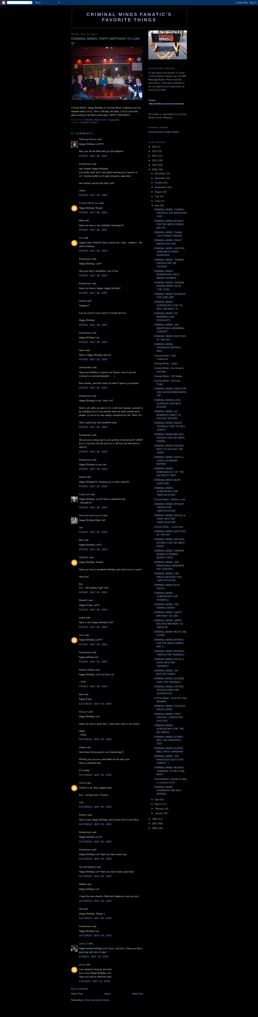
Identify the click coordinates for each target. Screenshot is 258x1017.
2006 (155, 828)
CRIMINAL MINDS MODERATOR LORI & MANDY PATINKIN (166, 274)
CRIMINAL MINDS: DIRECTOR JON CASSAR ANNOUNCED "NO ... (170, 392)
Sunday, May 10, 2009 (93, 956)
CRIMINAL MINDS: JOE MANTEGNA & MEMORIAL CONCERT (169, 328)
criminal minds (89, 122)
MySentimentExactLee (90, 515)
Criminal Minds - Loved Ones (168, 527)
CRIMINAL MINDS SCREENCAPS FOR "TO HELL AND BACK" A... (168, 305)
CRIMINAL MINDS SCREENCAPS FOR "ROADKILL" (166, 596)
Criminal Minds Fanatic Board (163, 132)
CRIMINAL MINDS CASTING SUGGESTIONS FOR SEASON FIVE (169, 690)
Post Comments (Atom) (97, 1000)
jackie (82, 964)
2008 (155, 819)
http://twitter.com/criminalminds (166, 103)
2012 (155, 156)
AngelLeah (84, 494)
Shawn (82, 783)
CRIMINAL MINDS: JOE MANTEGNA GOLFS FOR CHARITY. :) (168, 759)
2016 (155, 146)
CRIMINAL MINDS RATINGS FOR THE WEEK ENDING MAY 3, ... (169, 643)
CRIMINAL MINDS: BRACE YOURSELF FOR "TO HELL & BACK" (169, 426)
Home (108, 993)
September (161, 187)
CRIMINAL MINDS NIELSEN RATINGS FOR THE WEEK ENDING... (169, 437)
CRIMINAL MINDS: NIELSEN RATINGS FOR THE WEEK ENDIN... (169, 542)
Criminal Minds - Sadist (166, 363)
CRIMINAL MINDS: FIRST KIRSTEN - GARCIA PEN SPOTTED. (168, 717)
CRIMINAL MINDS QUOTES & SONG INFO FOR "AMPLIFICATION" (170, 519)
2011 (155, 160)
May (157, 205)
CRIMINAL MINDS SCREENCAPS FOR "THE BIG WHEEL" (169, 729)
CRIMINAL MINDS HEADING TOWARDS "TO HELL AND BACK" (169, 771)
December (160, 173)
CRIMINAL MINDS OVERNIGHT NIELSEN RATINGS (167, 790)
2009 (155, 169)
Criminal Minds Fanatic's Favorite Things (129, 17)
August (159, 192)
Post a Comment (79, 989)
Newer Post (77, 993)
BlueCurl (83, 711)
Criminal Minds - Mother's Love (169, 499)
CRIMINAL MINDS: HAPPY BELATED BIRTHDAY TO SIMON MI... (168, 624)
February (159, 808)
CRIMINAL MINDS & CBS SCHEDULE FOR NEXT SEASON (167, 403)
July (157, 196)
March (158, 804)
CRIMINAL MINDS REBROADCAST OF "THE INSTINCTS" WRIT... (169, 472)
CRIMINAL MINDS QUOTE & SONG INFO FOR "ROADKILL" (169, 662)
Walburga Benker (87, 139)
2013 (155, 151)
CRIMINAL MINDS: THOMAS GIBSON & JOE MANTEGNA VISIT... (170, 213)
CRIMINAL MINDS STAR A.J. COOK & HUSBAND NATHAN (169, 460)
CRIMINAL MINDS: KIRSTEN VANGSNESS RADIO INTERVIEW (169, 252)
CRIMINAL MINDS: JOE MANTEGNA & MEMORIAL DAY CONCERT (169, 565)
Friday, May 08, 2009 (93, 156)
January (159, 813)
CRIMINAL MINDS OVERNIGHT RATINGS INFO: (167, 347)
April (157, 799)
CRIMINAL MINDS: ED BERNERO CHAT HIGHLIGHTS (165, 316)
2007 (155, 823)
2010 (155, 165)
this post (167, 83)
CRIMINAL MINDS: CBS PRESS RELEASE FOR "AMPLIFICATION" (167, 577)
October (159, 182)
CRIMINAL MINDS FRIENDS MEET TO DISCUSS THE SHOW (169, 449)
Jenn (81, 635)
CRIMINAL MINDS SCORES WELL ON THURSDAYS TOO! (168, 740)
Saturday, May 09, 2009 (95, 704)
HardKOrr (83, 557)
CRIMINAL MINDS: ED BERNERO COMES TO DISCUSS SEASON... (167, 415)
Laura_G (83, 943)
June (157, 201)
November (160, 178)
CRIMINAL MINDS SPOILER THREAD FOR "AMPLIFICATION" (169, 507)
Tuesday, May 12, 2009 (94, 981)
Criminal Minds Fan (89, 203)
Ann (81, 238)
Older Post (137, 993)
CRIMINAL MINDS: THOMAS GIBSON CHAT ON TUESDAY (169, 263)
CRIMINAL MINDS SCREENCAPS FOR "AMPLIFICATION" (166, 491)
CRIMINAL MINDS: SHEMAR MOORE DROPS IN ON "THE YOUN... (169, 286)
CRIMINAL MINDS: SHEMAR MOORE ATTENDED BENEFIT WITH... (169, 554)
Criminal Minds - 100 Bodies (168, 376)
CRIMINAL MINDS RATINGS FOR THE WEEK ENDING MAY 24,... (169, 224)
